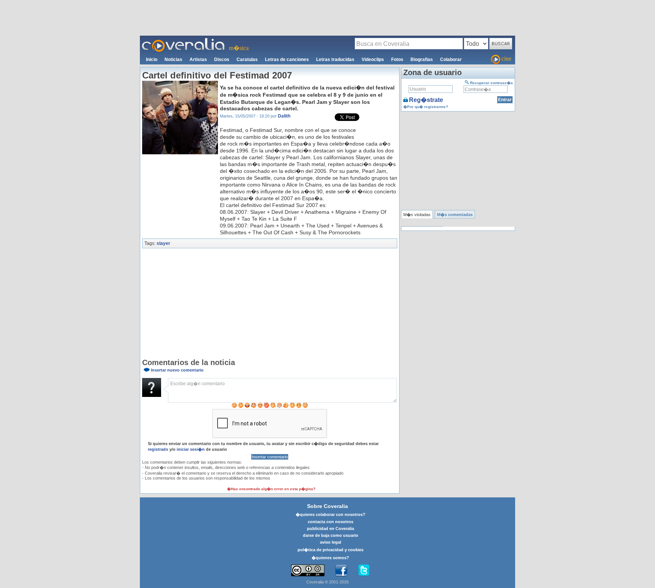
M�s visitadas (417, 214)
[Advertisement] (327, 17)
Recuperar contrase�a (491, 83)
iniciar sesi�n (191, 449)
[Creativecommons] (307, 570)
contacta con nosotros (330, 521)
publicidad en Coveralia (330, 528)
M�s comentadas (455, 214)
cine (506, 58)
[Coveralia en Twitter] (364, 570)
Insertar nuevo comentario (177, 370)
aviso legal (330, 542)
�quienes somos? (330, 557)
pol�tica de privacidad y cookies (331, 549)
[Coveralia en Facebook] (341, 570)
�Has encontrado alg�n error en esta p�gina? (271, 489)
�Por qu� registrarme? (425, 107)
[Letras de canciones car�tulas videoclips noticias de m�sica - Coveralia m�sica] (183, 40)
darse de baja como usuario (330, 535)
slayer (163, 243)
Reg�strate (426, 100)
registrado (158, 449)
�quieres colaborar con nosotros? (330, 514)
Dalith (284, 116)
